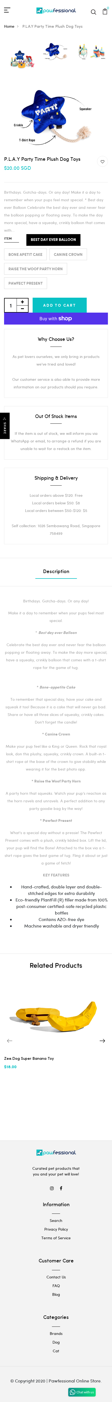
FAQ (56, 1285)
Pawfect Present (25, 283)
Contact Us (56, 1277)
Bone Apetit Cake (25, 254)
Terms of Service (56, 1237)
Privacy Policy (56, 1229)
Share (5, 428)
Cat (56, 1350)
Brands (56, 1333)
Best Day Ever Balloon (53, 240)
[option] (21, 60)
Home (9, 26)
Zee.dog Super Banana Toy (29, 1059)
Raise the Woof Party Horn (35, 269)
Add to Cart (59, 305)
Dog (56, 1342)
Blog (56, 1294)
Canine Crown (68, 254)
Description (56, 572)
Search (56, 1220)
